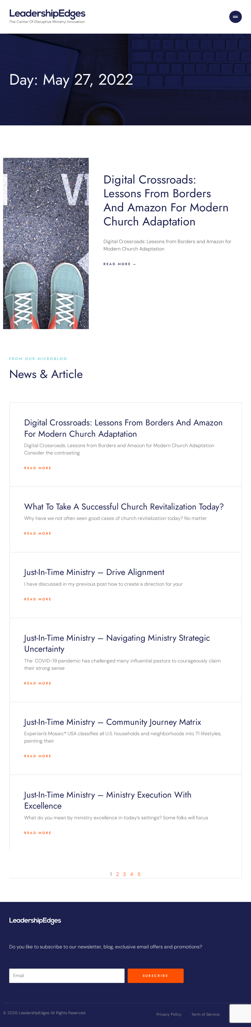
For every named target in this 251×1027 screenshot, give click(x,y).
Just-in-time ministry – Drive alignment (94, 572)
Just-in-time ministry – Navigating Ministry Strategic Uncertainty (117, 643)
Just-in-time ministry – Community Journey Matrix (112, 722)
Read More (38, 467)
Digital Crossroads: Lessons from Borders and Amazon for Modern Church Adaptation (166, 200)
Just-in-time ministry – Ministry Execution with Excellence (108, 800)
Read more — (120, 263)
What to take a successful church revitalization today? (124, 506)
